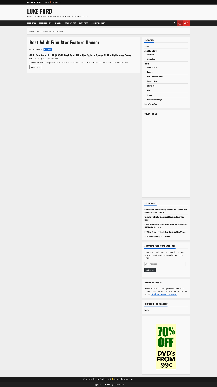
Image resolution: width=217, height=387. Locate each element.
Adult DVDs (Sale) (98, 23)
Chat (186, 23)
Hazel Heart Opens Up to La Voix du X (157, 236)
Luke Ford (39, 11)
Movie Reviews (70, 23)
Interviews (83, 23)
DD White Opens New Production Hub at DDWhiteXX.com (164, 231)
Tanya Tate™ (35, 59)
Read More (36, 67)
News (149, 90)
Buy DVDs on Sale (150, 104)
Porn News (31, 23)
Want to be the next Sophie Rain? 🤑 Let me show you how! (108, 379)
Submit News (151, 59)
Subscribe (150, 270)
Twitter (149, 95)
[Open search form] (174, 23)
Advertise (150, 54)
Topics (146, 63)
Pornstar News (45, 23)
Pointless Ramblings (154, 99)
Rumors (58, 23)
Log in (146, 310)
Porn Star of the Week (155, 76)
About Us (57, 2)
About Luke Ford (150, 50)
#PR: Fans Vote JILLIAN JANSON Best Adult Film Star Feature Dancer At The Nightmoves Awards (81, 55)
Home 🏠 (48, 2)
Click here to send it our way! (164, 294)
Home (146, 46)
